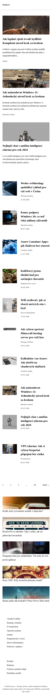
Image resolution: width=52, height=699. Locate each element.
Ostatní (5, 61)
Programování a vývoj (28, 283)
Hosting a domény (27, 196)
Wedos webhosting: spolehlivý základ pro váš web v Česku (33, 187)
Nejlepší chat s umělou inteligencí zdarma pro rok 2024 (34, 421)
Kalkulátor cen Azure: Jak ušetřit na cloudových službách (34, 362)
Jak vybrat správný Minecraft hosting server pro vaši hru (32, 333)
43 (35, 485)
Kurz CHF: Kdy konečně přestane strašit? (23, 580)
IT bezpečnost (25, 459)
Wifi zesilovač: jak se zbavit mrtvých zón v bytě (33, 304)
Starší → (46, 485)
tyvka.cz (6, 5)
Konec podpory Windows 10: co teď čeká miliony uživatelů (34, 216)
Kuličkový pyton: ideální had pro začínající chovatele (32, 275)
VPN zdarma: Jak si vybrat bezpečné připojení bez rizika (33, 450)
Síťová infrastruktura (28, 313)
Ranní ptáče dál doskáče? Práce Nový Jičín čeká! (26, 600)
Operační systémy (9, 114)
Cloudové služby (26, 250)
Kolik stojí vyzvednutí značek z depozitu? (23, 511)
